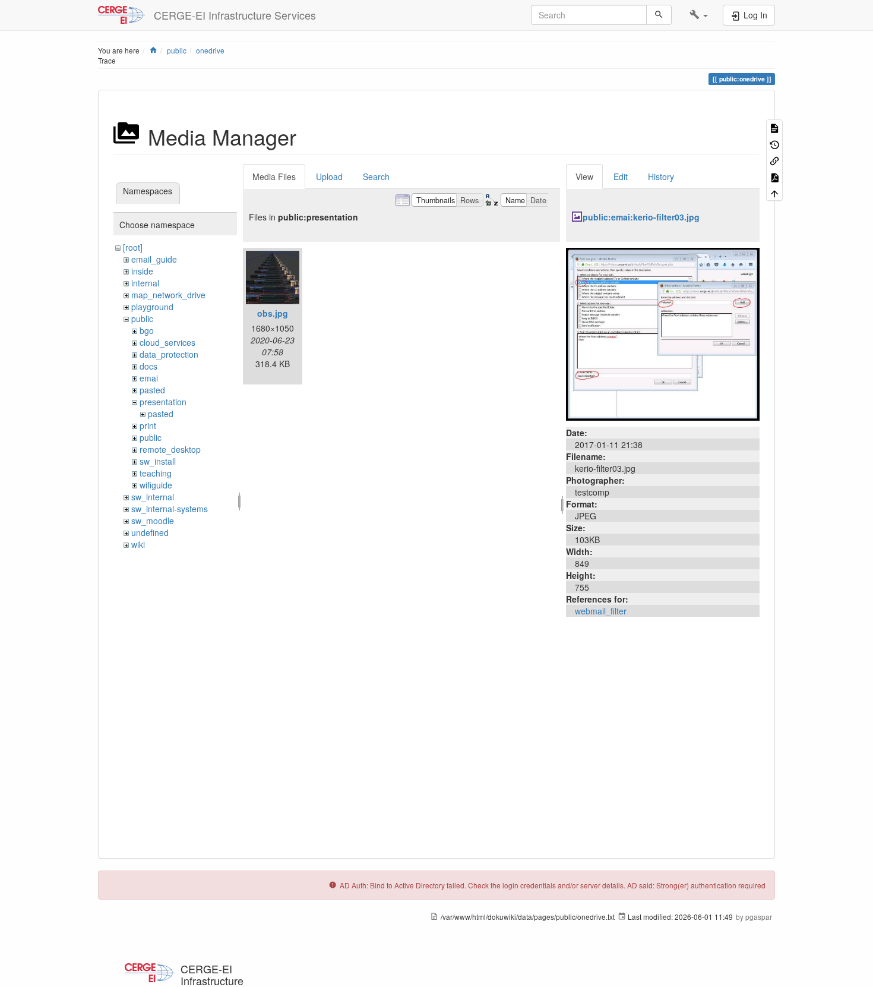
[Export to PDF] (774, 176)
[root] (133, 247)
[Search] (659, 15)
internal (145, 283)
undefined (150, 532)
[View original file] (663, 333)
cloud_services (167, 342)
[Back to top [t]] (774, 192)
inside (142, 271)
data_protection (169, 354)
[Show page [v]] (774, 127)
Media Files (274, 176)
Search (376, 176)
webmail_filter (601, 611)
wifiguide (156, 485)
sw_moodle (152, 520)
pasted (152, 390)
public (176, 50)
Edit (620, 176)
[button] (699, 15)
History (661, 176)
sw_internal (152, 497)
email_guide (154, 259)
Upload (329, 176)
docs (148, 366)
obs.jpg (272, 313)
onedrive (210, 50)
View (584, 176)
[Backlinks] (774, 160)
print (148, 425)
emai (149, 378)
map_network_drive (168, 295)
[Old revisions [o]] (774, 143)
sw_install (158, 461)
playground (152, 307)
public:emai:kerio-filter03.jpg (641, 217)
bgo (147, 330)
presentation (163, 402)
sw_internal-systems (169, 509)
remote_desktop (170, 449)
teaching (156, 473)
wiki (138, 544)
